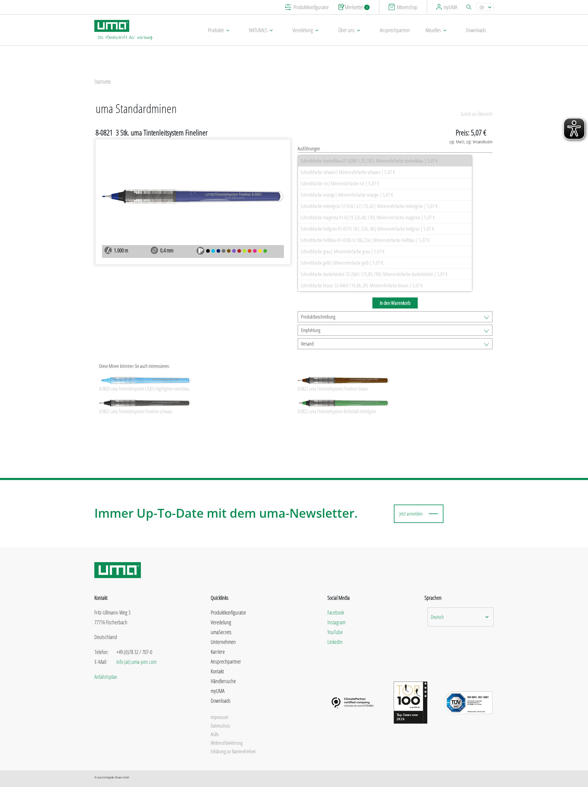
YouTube (335, 632)
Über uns (346, 30)
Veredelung (302, 30)
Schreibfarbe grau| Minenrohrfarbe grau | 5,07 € (342, 251)
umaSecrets (221, 632)
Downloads (476, 30)
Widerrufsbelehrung (227, 743)
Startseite (102, 81)
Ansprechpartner (395, 30)
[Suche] (469, 7)
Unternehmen (223, 641)
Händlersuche (223, 681)
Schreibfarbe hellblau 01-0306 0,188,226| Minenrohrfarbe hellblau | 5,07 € (365, 240)
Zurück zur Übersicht (476, 114)
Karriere (218, 651)
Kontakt (217, 671)
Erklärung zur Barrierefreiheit (233, 751)
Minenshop (407, 7)
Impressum (219, 717)
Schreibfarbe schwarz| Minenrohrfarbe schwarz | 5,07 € (347, 172)
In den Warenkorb (395, 302)
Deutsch (437, 617)
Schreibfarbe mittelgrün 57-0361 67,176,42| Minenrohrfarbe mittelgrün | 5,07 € (369, 206)
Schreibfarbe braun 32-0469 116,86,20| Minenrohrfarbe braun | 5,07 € (361, 285)
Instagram (336, 622)
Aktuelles (433, 30)
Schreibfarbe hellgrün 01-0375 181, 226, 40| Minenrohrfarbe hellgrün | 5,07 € (367, 228)
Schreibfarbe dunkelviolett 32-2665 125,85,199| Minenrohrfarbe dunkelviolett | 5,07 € (374, 274)
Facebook (335, 612)
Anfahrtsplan (105, 676)
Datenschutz (220, 725)
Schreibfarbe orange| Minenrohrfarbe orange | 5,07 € (346, 194)
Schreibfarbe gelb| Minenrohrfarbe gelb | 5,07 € (341, 262)
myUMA (450, 7)
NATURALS (258, 30)
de (482, 7)
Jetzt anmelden (411, 513)
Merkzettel (356, 7)
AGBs (215, 734)
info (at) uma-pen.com (136, 661)
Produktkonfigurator (311, 7)
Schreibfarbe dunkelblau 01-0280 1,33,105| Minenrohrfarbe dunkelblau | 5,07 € (369, 160)
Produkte (216, 30)
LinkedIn (335, 641)
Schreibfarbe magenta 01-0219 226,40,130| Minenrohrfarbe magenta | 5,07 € (367, 217)
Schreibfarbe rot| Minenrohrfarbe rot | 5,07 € (339, 183)
